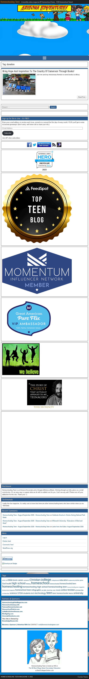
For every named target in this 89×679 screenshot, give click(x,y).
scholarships (5, 593)
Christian (35, 579)
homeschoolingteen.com (44, 160)
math (54, 590)
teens (71, 593)
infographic (36, 590)
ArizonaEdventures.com (10, 616)
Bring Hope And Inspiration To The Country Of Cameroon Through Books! (38, 71)
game (81, 580)
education (63, 580)
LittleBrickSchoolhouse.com (12, 611)
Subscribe (7, 133)
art (7, 580)
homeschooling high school (35, 587)
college (46, 579)
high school (18, 583)
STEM (20, 593)
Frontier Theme (83, 677)
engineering (71, 580)
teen (49, 592)
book (15, 580)
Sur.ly (49, 165)
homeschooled (54, 584)
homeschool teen (23, 590)
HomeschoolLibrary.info (10, 605)
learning (49, 590)
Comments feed (8, 545)
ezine (77, 580)
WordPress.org (8, 548)
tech (33, 593)
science (13, 593)
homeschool (40, 583)
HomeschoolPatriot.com (11, 609)
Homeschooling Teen (10, 1)
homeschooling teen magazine (75, 587)
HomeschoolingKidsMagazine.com (14, 602)
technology (40, 593)
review (71, 589)
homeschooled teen (68, 584)
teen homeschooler (60, 593)
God (4, 584)
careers (26, 580)
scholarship (79, 590)
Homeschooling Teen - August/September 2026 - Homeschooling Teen (26, 515)
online (64, 590)
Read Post (81, 97)
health (8, 583)
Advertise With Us (23, 624)
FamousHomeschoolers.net (12, 607)
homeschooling (12, 586)
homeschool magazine (8, 590)
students (27, 593)
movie (58, 590)
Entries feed (7, 541)
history (28, 584)
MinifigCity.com (7, 614)
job (42, 590)
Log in (5, 538)
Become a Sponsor (9, 624)
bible (10, 580)
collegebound (55, 580)
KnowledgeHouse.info (10, 621)
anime (4, 580)
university (78, 593)
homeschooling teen (57, 587)
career (20, 580)
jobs (45, 590)
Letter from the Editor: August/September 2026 (67, 526)
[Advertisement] (44, 38)
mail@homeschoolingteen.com (48, 624)
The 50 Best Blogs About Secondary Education (44, 668)
